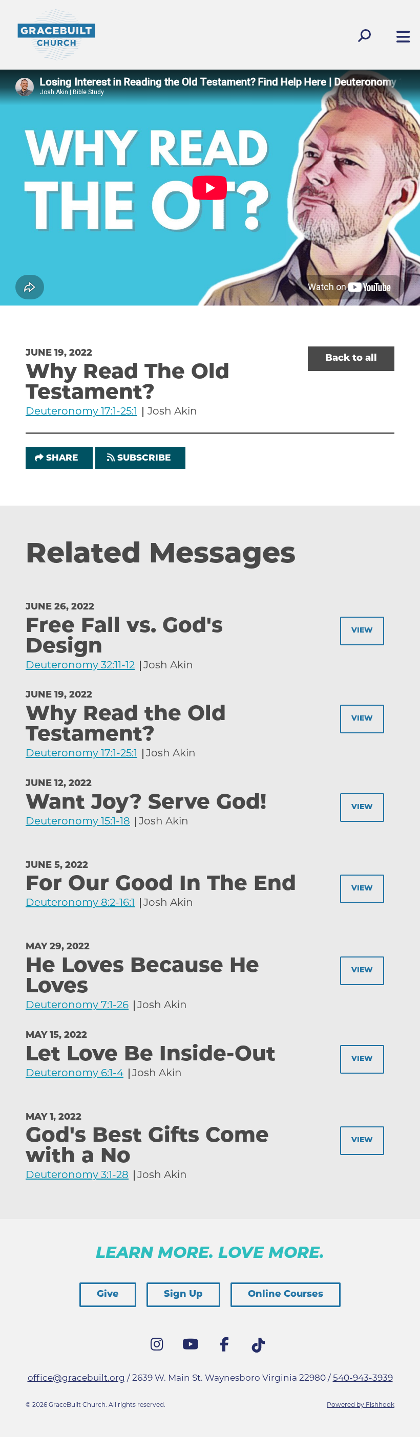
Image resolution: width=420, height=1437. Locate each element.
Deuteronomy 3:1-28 (77, 1175)
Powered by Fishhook (360, 1405)
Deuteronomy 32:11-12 (80, 666)
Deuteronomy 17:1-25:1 (81, 412)
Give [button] (108, 1294)
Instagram (159, 1347)
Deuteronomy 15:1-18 (78, 822)
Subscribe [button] (144, 458)
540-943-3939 (363, 1378)
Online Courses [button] (285, 1294)
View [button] (362, 631)
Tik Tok (260, 1348)
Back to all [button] (351, 358)
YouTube (193, 1347)
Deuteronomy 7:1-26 (77, 1005)
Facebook (227, 1347)
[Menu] (400, 38)
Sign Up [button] (183, 1294)
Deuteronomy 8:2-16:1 (80, 903)
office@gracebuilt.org (76, 1378)
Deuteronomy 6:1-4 (74, 1074)
